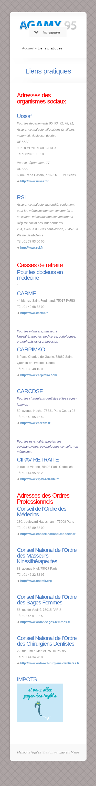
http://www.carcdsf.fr (35, 423)
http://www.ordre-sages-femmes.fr (45, 622)
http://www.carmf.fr (34, 313)
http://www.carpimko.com (38, 375)
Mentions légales (29, 752)
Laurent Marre (69, 752)
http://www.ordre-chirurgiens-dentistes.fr (49, 663)
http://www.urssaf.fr (34, 181)
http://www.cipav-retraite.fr (39, 479)
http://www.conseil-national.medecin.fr (48, 534)
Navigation (51, 32)
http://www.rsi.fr (31, 247)
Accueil (28, 48)
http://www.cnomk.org (36, 581)
